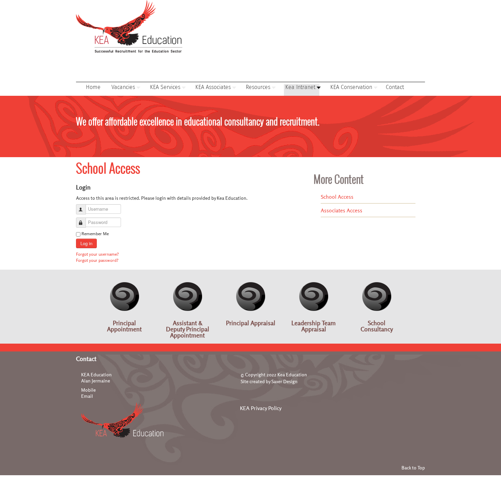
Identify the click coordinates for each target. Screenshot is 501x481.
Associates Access (341, 210)
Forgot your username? (97, 254)
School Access (337, 197)
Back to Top (413, 468)
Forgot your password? (97, 260)
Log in (86, 243)
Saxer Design (284, 381)
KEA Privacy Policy (261, 408)
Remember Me (95, 234)
